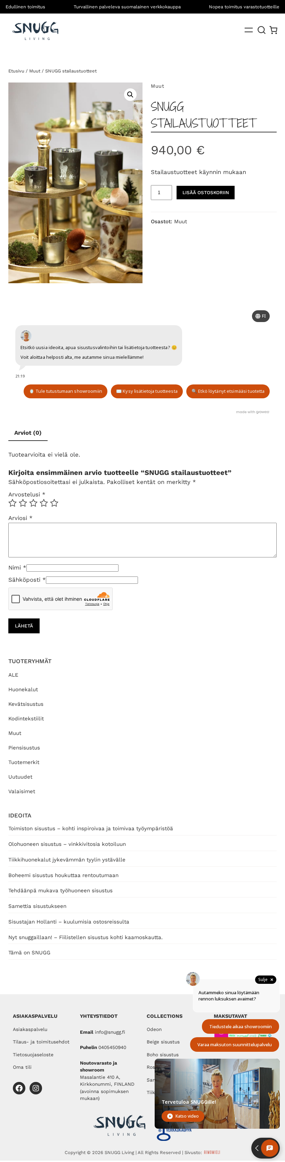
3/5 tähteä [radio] (33, 503)
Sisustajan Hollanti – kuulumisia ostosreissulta (68, 922)
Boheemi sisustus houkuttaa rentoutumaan (63, 875)
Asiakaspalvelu (30, 1029)
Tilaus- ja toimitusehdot (41, 1041)
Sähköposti (27, 579)
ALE (13, 675)
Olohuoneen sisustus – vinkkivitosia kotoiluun (67, 844)
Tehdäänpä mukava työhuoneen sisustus (60, 890)
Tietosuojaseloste (33, 1054)
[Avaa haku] (262, 30)
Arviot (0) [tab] (28, 432)
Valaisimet (21, 791)
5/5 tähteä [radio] (54, 503)
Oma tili (22, 1067)
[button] (130, 94)
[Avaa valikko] (249, 30)
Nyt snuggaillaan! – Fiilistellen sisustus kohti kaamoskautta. (85, 937)
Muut (14, 733)
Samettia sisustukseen (37, 906)
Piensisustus (24, 748)
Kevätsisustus (25, 704)
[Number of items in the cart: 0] (273, 30)
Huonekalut (23, 689)
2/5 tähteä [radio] (23, 503)
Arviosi (20, 517)
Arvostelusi (27, 494)
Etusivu (16, 70)
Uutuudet (20, 777)
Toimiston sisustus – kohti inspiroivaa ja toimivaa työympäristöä (90, 828)
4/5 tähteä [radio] (44, 503)
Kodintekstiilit (26, 719)
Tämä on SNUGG (29, 952)
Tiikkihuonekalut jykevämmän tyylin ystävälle (66, 860)
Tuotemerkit (23, 762)
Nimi (17, 567)
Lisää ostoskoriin (205, 192)
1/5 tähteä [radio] (12, 503)
